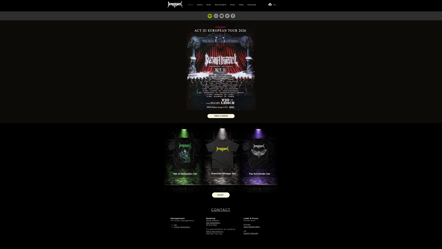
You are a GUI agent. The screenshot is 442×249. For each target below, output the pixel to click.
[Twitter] (227, 16)
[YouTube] (221, 16)
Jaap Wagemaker (252, 227)
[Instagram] (216, 16)
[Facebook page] (233, 16)
